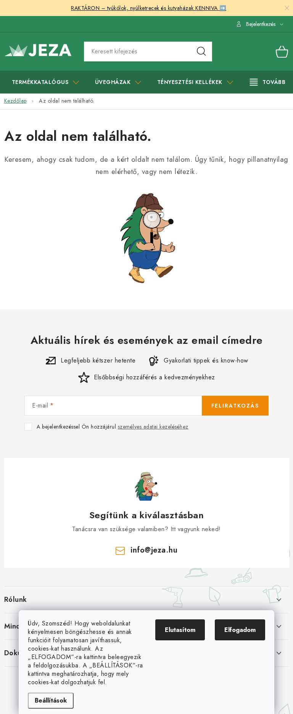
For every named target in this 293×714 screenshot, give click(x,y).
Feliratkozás (235, 405)
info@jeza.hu (153, 550)
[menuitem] (45, 82)
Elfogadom (240, 629)
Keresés (201, 51)
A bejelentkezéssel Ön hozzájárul (112, 426)
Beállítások (51, 700)
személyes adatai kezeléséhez (153, 426)
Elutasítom (180, 629)
